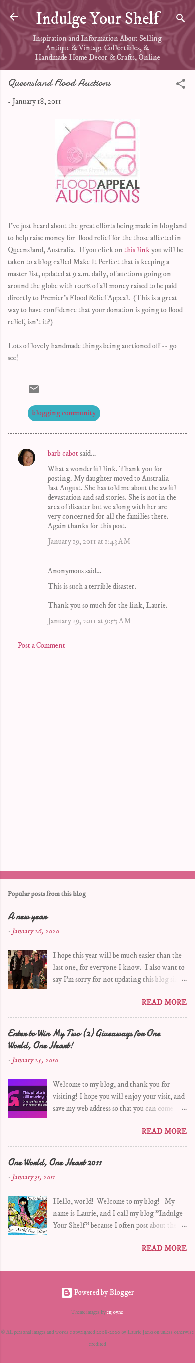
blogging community (64, 413)
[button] (181, 86)
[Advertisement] (97, 757)
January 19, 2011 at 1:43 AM (89, 541)
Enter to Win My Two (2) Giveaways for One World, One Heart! (84, 1039)
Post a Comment (42, 645)
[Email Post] (34, 393)
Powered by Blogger (103, 1292)
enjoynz (115, 1312)
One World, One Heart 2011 (55, 1162)
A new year (27, 916)
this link (137, 250)
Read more (164, 1002)
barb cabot (63, 453)
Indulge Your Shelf (97, 19)
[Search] (181, 20)
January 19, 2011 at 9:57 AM (89, 621)
